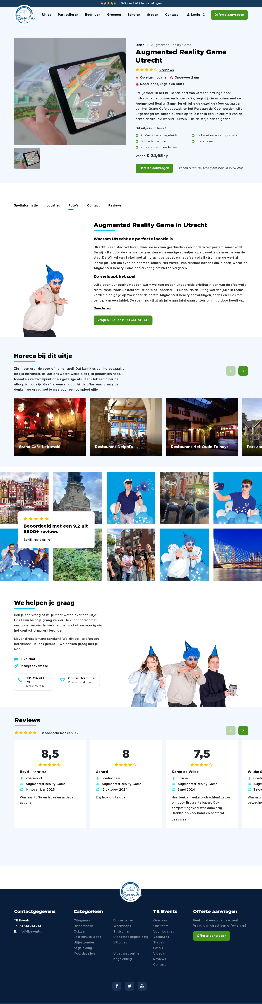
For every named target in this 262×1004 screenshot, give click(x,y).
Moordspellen (84, 953)
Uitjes (46, 14)
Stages (158, 942)
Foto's (73, 205)
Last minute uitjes (87, 937)
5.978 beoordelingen (147, 3)
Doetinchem (110, 778)
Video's (159, 953)
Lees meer (180, 819)
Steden (152, 14)
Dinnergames (123, 920)
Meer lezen (102, 308)
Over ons (160, 920)
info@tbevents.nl (34, 666)
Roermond (34, 778)
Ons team (160, 926)
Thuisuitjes (121, 931)
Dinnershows (84, 926)
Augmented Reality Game (46, 784)
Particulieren (68, 14)
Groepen (114, 14)
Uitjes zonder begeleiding (84, 945)
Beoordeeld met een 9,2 (59, 733)
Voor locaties (163, 931)
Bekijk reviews (35, 539)
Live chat (28, 659)
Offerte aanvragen (229, 14)
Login (195, 14)
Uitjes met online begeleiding (126, 956)
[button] (243, 371)
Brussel (183, 778)
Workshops (122, 926)
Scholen (134, 14)
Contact (171, 14)
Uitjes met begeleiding (130, 937)
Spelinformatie (26, 205)
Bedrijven (92, 14)
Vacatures (161, 937)
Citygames (82, 920)
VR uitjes (120, 942)
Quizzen (80, 931)
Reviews (114, 205)
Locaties (53, 205)
